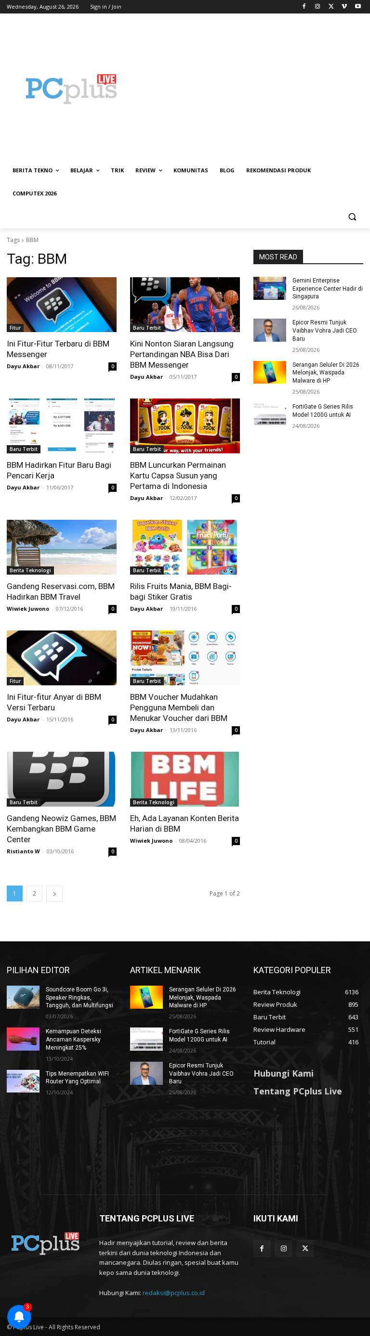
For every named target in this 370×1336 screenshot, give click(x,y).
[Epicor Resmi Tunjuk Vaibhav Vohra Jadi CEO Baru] (269, 330)
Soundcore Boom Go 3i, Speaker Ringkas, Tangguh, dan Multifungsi (79, 997)
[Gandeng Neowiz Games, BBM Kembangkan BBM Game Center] (62, 779)
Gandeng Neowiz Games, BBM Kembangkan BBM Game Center (61, 828)
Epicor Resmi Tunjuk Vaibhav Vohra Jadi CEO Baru (324, 330)
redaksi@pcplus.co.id (174, 1292)
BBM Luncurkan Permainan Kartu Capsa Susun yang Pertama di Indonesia (178, 475)
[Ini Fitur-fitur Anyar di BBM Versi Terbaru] (62, 657)
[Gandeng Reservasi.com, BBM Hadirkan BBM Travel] (62, 547)
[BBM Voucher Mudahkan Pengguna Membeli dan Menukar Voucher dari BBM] (185, 657)
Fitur (15, 327)
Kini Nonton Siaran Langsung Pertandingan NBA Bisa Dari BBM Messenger (182, 354)
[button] (352, 217)
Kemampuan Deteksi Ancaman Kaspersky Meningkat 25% (73, 1039)
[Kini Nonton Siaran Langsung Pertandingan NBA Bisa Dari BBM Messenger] (185, 304)
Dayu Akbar (23, 366)
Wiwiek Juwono (28, 608)
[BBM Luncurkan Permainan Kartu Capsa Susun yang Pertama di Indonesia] (185, 425)
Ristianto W (23, 851)
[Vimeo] (344, 7)
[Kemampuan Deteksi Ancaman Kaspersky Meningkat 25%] (23, 1039)
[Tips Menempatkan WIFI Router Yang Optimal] (23, 1081)
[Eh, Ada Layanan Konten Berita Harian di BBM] (185, 779)
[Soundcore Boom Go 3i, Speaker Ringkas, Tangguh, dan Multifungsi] (23, 997)
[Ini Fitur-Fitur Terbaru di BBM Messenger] (62, 304)
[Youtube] (357, 7)
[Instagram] (317, 7)
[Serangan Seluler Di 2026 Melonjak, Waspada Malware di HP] (269, 372)
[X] (331, 7)
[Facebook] (304, 7)
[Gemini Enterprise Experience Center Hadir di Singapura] (269, 288)
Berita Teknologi (30, 570)
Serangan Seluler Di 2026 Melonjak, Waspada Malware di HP (325, 373)
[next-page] (54, 893)
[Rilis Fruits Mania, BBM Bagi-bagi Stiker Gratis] (185, 547)
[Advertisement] (250, 89)
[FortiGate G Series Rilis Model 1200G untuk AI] (269, 414)
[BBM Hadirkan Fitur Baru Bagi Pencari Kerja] (62, 425)
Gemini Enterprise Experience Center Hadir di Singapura (327, 288)
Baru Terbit (147, 327)
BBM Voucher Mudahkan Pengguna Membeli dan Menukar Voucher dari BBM (178, 707)
